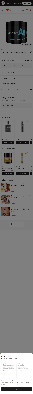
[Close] (31, 357)
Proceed (16, 389)
